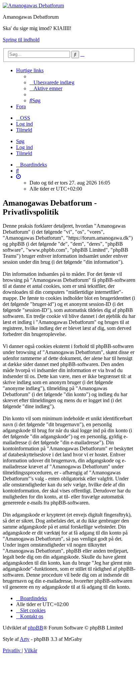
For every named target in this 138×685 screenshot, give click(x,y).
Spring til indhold (21, 39)
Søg (20, 141)
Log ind (24, 147)
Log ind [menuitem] (24, 124)
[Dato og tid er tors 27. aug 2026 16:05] (18, 177)
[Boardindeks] (33, 5)
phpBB (35, 628)
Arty (24, 639)
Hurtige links (30, 70)
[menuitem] (51, 82)
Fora (21, 106)
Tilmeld (24, 153)
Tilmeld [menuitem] (24, 130)
